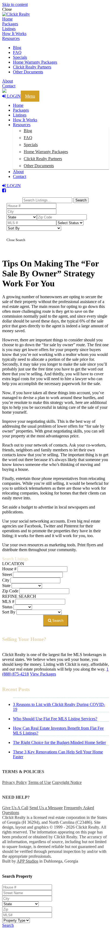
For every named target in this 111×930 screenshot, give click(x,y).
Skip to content (15, 4)
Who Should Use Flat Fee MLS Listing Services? (55, 718)
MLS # (8, 601)
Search (57, 621)
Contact (8, 86)
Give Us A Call (15, 807)
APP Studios (27, 861)
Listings (9, 28)
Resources (11, 38)
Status (7, 607)
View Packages (43, 674)
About (7, 81)
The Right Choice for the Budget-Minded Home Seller (59, 742)
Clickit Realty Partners (32, 67)
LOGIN (13, 96)
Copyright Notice (67, 782)
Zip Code (10, 591)
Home (7, 19)
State (6, 585)
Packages (10, 24)
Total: (14, 195)
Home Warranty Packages (35, 62)
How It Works (14, 33)
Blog (17, 47)
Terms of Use (39, 782)
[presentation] (55, 14)
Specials (20, 57)
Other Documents (28, 72)
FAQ (17, 52)
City (5, 580)
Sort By (8, 612)
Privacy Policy (14, 782)
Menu (30, 96)
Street (7, 574)
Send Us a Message (46, 807)
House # (9, 569)
